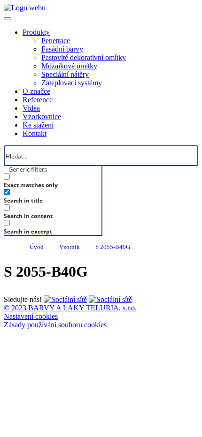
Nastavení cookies (31, 316)
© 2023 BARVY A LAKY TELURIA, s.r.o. (70, 308)
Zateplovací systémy (71, 83)
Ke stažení (38, 125)
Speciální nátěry (65, 74)
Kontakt (35, 133)
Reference (38, 100)
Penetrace (55, 41)
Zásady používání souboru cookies (55, 325)
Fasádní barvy (62, 49)
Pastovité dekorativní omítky (83, 57)
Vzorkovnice (42, 117)
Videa (31, 108)
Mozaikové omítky (69, 66)
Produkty (36, 32)
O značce (36, 91)
